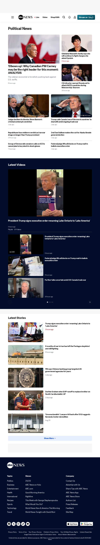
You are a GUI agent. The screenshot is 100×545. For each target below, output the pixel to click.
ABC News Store (73, 497)
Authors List (70, 500)
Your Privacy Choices (35, 532)
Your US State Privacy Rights (69, 532)
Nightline (29, 497)
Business (10, 485)
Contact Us (70, 481)
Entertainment (13, 489)
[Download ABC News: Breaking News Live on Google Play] (86, 524)
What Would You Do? (34, 504)
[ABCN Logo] (25, 17)
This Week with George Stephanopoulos (41, 500)
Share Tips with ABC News (77, 489)
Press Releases (72, 504)
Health (9, 493)
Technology (11, 508)
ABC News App (72, 493)
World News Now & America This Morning (42, 508)
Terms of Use (23, 532)
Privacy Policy (12, 532)
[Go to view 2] (49, 302)
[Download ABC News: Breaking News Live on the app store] (72, 524)
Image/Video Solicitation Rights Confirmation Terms (40, 534)
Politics (10, 481)
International (12, 497)
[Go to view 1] (47, 302)
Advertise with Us (73, 485)
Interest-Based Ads (86, 532)
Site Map (69, 512)
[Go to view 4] (52, 302)
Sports (9, 504)
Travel (9, 512)
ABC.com (29, 489)
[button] (12, 17)
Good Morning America (34, 493)
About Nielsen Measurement (67, 534)
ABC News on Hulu (33, 485)
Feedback (70, 508)
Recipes (10, 500)
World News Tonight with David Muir (40, 512)
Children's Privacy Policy (51, 532)
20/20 (28, 481)
